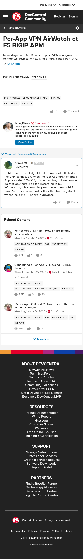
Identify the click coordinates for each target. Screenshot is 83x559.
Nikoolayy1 (20, 238)
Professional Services (41, 456)
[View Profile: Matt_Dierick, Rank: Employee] (8, 127)
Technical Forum (41, 374)
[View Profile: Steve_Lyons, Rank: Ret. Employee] (8, 268)
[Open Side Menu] (5, 17)
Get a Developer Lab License (41, 393)
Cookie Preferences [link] (41, 544)
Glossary (41, 421)
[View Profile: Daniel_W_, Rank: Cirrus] (8, 165)
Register (59, 16)
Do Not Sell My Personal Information (41, 537)
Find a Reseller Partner (41, 484)
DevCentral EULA (41, 389)
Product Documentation (41, 413)
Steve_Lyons (21, 272)
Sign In (73, 16)
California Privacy (62, 531)
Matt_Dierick (22, 123)
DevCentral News (41, 370)
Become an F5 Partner (42, 491)
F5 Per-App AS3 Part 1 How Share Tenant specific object (42, 232)
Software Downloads (41, 464)
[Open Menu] (77, 28)
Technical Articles (17, 27)
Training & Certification (41, 436)
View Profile (25, 142)
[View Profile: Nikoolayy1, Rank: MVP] (8, 234)
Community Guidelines (41, 385)
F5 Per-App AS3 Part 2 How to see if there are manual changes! (45, 305)
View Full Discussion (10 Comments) (25, 154)
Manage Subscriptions (41, 452)
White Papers (41, 417)
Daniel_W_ (22, 163)
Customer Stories (41, 424)
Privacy (44, 531)
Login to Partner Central (42, 495)
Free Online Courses (41, 432)
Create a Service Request (42, 460)
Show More (13, 64)
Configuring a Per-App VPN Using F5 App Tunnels (42, 266)
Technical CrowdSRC (41, 381)
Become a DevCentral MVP (41, 397)
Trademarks (18, 531)
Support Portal (41, 467)
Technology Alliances (41, 487)
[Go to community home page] (29, 17)
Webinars (41, 428)
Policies (32, 531)
